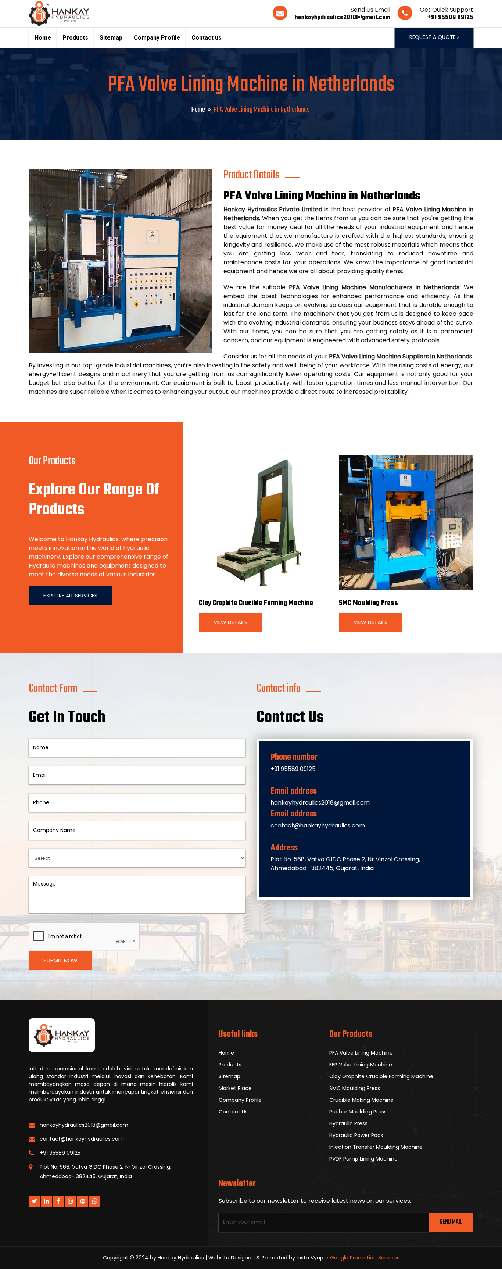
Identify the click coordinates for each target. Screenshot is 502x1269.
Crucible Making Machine (361, 1100)
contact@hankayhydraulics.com (317, 825)
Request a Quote (433, 37)
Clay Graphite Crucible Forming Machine (256, 603)
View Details (231, 622)
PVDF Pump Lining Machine (363, 1158)
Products (75, 37)
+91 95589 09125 (450, 17)
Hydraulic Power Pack (356, 1135)
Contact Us (233, 1111)
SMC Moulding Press (368, 603)
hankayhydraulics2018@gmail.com (342, 17)
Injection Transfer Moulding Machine (376, 1147)
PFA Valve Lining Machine (361, 1053)
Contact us (206, 37)
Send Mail (451, 1222)
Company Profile (157, 37)
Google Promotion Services (364, 1257)
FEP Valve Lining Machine (360, 1064)
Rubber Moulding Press (358, 1111)
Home (43, 37)
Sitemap (111, 37)
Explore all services (70, 595)
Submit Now (60, 960)
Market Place (235, 1088)
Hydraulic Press (348, 1123)
